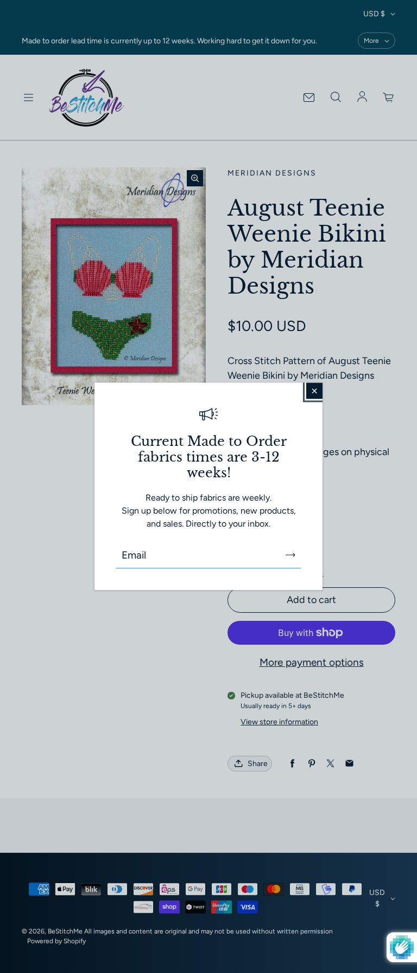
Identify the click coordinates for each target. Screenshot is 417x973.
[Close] (314, 390)
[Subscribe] (290, 555)
